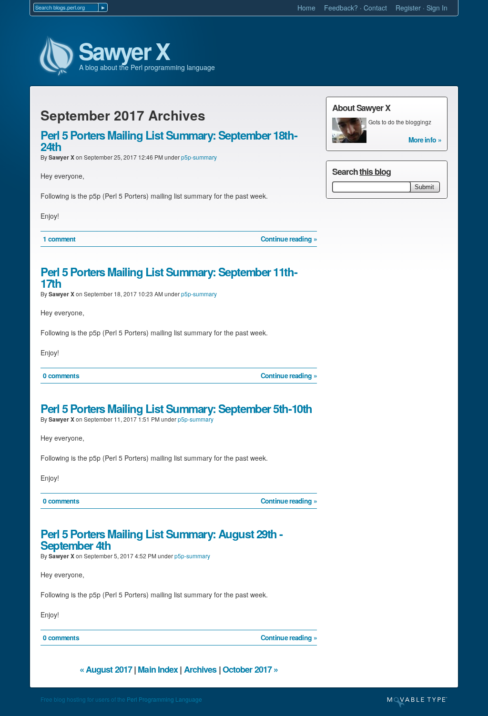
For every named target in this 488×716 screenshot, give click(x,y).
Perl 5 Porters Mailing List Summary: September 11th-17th (169, 277)
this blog (374, 171)
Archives (200, 669)
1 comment (59, 238)
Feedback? (341, 7)
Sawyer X (124, 51)
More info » (424, 139)
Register (408, 7)
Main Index (158, 669)
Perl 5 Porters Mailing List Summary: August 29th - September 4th (162, 539)
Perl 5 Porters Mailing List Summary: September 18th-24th (169, 140)
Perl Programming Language (164, 699)
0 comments (61, 375)
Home (306, 7)
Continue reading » (289, 238)
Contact (375, 7)
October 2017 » (250, 669)
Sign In (437, 7)
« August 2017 (106, 669)
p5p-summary (199, 157)
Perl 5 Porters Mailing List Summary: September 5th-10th (176, 408)
